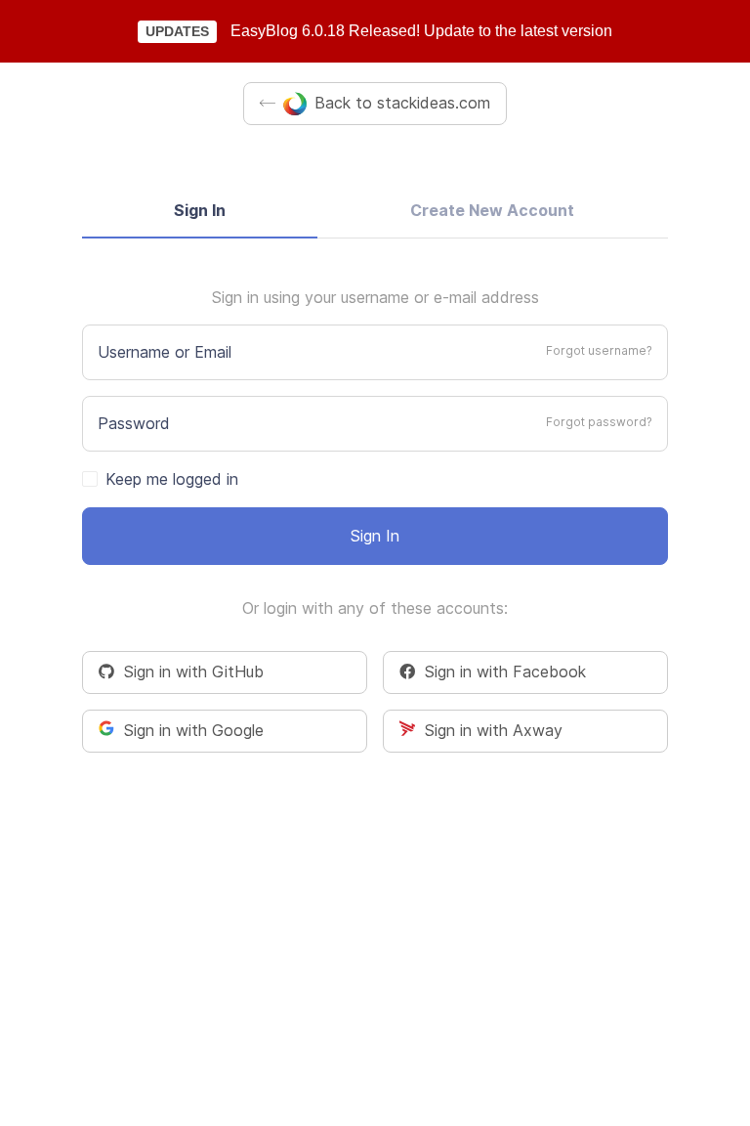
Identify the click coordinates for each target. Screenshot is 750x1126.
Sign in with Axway (488, 730)
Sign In (375, 535)
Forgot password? (599, 421)
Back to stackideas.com (402, 102)
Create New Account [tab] (492, 210)
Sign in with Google (189, 730)
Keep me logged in (171, 479)
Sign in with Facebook (500, 671)
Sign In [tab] (200, 210)
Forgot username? (599, 350)
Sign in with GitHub (189, 671)
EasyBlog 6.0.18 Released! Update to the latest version (421, 30)
